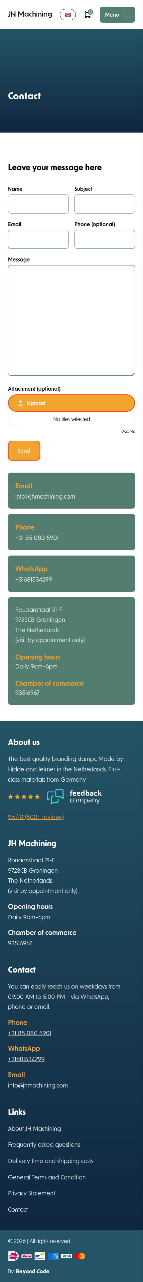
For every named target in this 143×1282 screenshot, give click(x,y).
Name (15, 189)
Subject (83, 189)
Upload (36, 403)
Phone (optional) (94, 224)
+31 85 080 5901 (37, 537)
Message (19, 259)
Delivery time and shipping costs (50, 1160)
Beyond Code (33, 1271)
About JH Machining (34, 1128)
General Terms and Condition (47, 1177)
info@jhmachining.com (45, 496)
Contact (18, 1209)
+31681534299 (33, 579)
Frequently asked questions (44, 1144)
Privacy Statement (31, 1193)
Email (14, 224)
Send (24, 450)
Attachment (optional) (34, 388)
